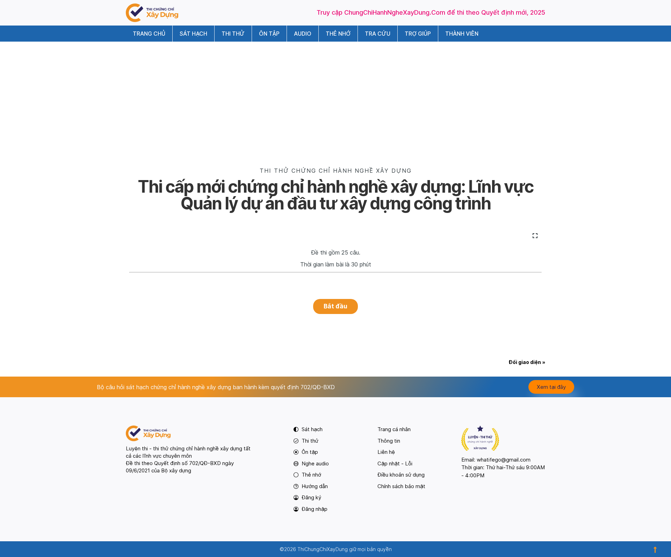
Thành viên (461, 33)
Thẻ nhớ (338, 33)
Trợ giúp (418, 33)
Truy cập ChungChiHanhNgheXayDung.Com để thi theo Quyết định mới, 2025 (431, 12)
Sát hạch (193, 33)
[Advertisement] (335, 94)
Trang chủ (149, 33)
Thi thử (233, 33)
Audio (302, 33)
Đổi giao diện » (527, 362)
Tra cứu (377, 33)
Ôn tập (269, 33)
